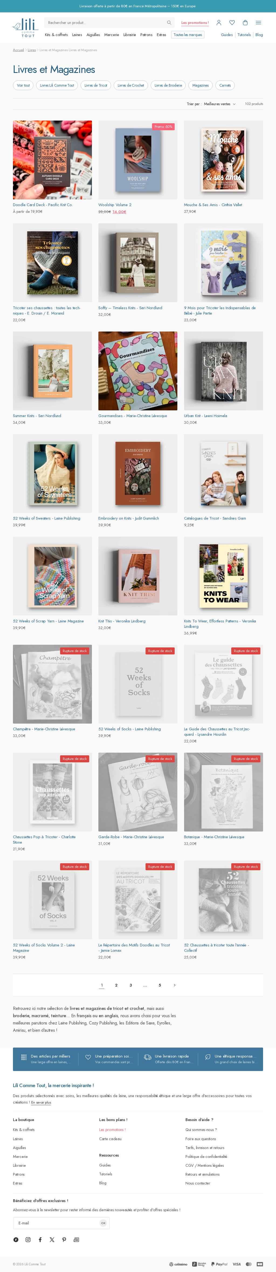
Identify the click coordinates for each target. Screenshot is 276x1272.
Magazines (200, 85)
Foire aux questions (200, 1138)
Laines (77, 35)
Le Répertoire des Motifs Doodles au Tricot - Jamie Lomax (134, 947)
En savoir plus (41, 1102)
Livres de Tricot (96, 85)
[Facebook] (40, 1240)
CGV (189, 1165)
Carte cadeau (110, 1138)
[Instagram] (28, 1240)
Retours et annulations (202, 1174)
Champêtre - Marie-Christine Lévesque (44, 729)
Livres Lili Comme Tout (57, 85)
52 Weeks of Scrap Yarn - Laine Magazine (48, 621)
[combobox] (109, 22)
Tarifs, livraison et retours (205, 1147)
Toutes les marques (188, 34)
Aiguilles (93, 35)
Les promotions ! (195, 22)
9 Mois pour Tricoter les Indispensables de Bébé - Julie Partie (220, 310)
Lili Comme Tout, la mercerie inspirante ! (53, 1085)
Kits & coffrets (56, 35)
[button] (245, 23)
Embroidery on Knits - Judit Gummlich (128, 518)
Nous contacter (197, 1183)
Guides (227, 35)
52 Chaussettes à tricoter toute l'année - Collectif (216, 947)
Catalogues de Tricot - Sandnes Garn (215, 518)
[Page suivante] (174, 985)
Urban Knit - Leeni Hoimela (205, 416)
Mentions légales (211, 1165)
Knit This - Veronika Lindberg (121, 621)
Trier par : (194, 104)
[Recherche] (169, 22)
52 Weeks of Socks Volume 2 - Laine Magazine (44, 947)
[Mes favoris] (232, 23)
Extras (161, 35)
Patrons (146, 35)
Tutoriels (244, 35)
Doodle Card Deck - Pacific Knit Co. (43, 205)
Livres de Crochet (131, 85)
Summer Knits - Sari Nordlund (37, 416)
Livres (32, 49)
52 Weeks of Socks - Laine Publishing (129, 729)
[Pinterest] (64, 1240)
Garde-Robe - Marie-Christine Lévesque (131, 837)
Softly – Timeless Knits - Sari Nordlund (130, 308)
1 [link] (102, 985)
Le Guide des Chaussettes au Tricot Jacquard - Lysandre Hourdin (217, 731)
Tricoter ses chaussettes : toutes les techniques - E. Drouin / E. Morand (47, 310)
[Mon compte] (219, 23)
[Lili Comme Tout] (25, 27)
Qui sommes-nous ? (201, 1129)
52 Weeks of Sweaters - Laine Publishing (46, 518)
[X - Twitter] (52, 1240)
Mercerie (111, 35)
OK (103, 1223)
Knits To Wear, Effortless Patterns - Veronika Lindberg (220, 623)
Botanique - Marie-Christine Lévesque (214, 837)
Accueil (18, 49)
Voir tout (23, 85)
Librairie (129, 35)
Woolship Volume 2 (114, 205)
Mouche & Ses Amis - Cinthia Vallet (213, 205)
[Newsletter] (76, 1240)
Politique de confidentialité (206, 1156)
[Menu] (258, 23)
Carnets (225, 85)
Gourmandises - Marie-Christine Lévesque (132, 416)
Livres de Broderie (168, 85)
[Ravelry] (16, 1240)
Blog (259, 35)
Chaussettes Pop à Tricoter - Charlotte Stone (44, 839)
